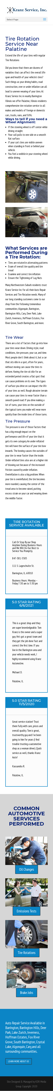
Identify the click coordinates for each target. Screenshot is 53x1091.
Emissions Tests (26, 911)
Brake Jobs (26, 992)
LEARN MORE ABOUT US (18, 1061)
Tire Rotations (26, 952)
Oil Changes (26, 869)
